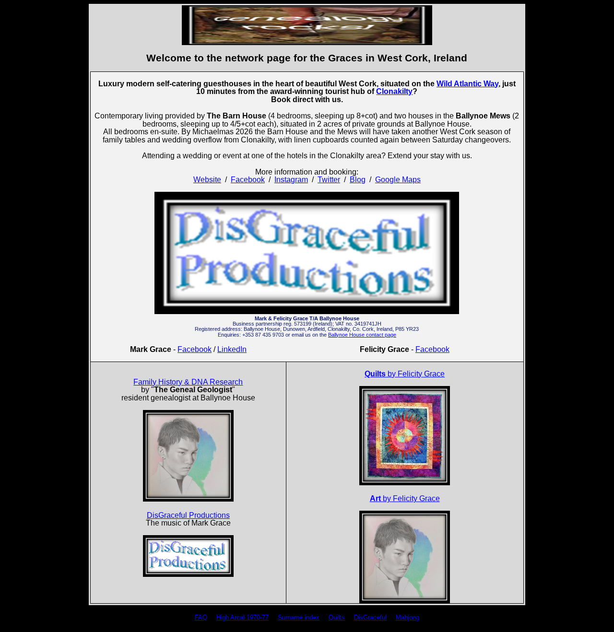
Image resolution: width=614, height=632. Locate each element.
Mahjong (407, 617)
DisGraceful (370, 617)
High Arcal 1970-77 (242, 617)
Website (207, 180)
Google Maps (398, 180)
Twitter (329, 180)
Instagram (291, 180)
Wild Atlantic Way (467, 84)
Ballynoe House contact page (362, 335)
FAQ (201, 617)
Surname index (298, 617)
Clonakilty (394, 91)
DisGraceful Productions (188, 515)
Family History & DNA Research (188, 382)
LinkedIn (232, 349)
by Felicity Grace (405, 374)
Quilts (337, 617)
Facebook (248, 180)
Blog (358, 180)
